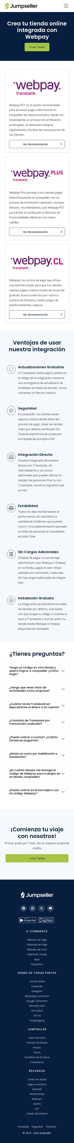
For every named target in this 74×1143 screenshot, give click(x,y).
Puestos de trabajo (37, 1042)
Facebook (37, 986)
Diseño (37, 1103)
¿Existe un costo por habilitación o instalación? (33, 755)
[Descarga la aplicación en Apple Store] (46, 920)
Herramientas (37, 1094)
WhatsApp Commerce (37, 996)
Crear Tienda (37, 47)
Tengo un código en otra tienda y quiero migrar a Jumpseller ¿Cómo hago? (34, 671)
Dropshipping (37, 1020)
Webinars (37, 1099)
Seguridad (37, 1126)
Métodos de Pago (37, 939)
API (37, 1108)
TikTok (37, 1015)
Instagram (37, 991)
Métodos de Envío (37, 949)
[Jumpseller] (37, 895)
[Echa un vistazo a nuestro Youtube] (50, 908)
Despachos (37, 964)
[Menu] (66, 6)
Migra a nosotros (37, 1084)
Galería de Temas (37, 954)
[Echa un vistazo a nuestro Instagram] (32, 908)
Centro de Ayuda (37, 1079)
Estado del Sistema (37, 1113)
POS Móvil (37, 1010)
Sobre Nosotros (37, 1037)
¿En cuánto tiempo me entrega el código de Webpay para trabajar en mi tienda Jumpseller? (34, 773)
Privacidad (23, 1126)
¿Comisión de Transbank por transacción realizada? (29, 722)
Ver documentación (35, 144)
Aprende (37, 1089)
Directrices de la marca (37, 1057)
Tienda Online (37, 981)
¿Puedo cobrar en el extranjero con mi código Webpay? (34, 791)
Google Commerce (37, 1001)
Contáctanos (37, 1062)
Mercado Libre (37, 1005)
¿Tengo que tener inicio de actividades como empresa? (29, 689)
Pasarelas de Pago (37, 944)
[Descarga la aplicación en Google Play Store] (27, 920)
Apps (37, 959)
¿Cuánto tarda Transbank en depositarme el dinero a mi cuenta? (34, 705)
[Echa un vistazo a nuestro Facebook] (23, 908)
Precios (37, 1047)
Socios (37, 1052)
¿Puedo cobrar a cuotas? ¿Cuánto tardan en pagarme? (33, 738)
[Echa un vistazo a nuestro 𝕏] (41, 908)
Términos (50, 1126)
